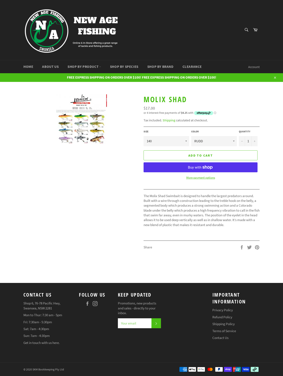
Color (195, 131)
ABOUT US (50, 66)
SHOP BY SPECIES (124, 66)
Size (146, 131)
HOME (28, 66)
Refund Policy (222, 317)
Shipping (169, 120)
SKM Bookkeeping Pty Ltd (48, 369)
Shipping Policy (223, 324)
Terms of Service (224, 331)
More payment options (200, 178)
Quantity (244, 131)
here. (56, 342)
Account (254, 67)
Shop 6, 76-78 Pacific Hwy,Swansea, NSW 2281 (41, 305)
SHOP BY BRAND (160, 66)
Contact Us (220, 337)
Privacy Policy (222, 310)
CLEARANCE (192, 66)
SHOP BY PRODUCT (83, 66)
